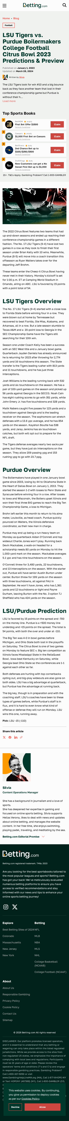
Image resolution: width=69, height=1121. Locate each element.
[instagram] (6, 907)
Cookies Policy (30, 1098)
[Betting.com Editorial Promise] (43, 837)
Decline (15, 1107)
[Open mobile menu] (4, 6)
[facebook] (10, 737)
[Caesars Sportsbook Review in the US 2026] (9, 136)
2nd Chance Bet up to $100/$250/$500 (27, 150)
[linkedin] (15, 737)
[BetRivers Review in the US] (9, 150)
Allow (42, 1107)
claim (57, 124)
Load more (9, 101)
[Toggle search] (64, 5)
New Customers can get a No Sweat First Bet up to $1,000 (31, 165)
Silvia (21, 77)
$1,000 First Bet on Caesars (30, 136)
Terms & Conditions (22, 127)
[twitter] (4, 737)
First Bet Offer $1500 (26, 124)
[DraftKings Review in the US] (9, 165)
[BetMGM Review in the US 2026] (9, 124)
